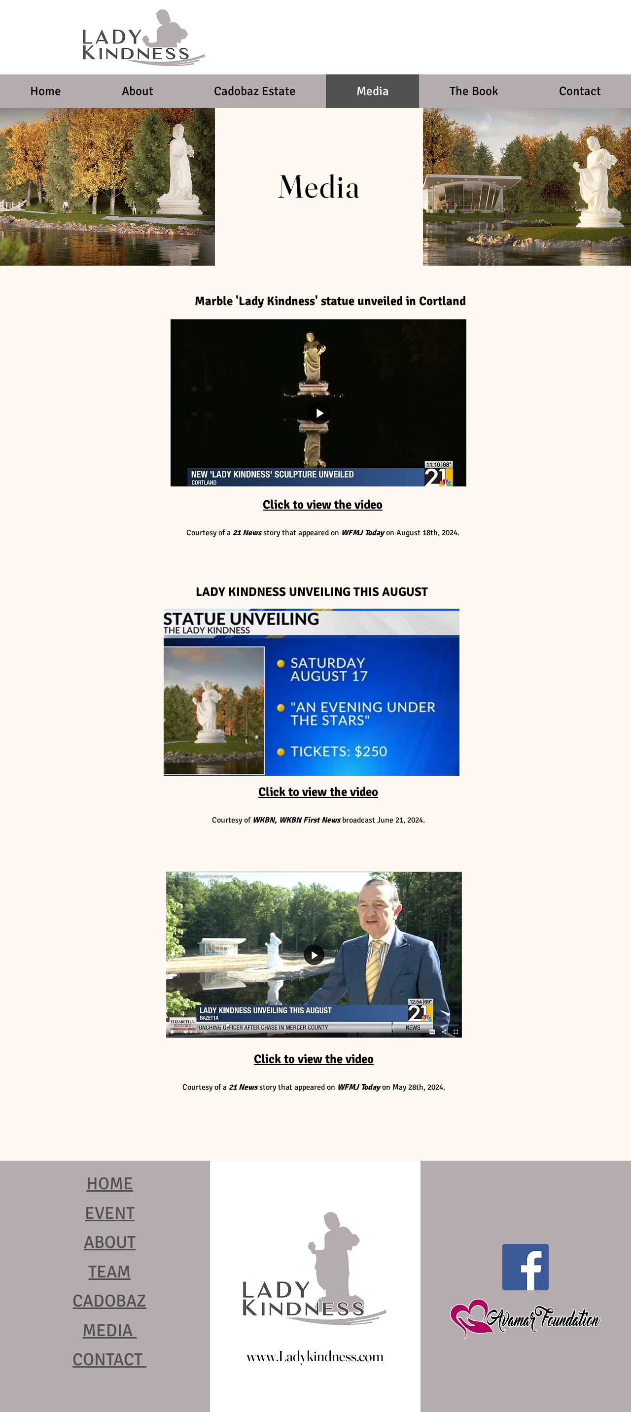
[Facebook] (525, 1267)
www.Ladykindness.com (315, 1356)
